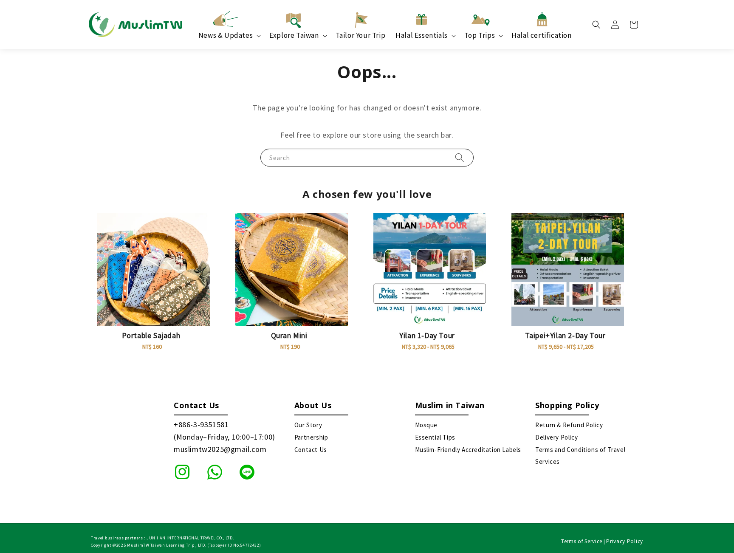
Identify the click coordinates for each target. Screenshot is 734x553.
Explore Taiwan (294, 35)
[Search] (459, 157)
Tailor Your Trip (361, 35)
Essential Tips (435, 437)
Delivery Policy (556, 437)
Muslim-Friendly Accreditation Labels (468, 450)
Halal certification (541, 35)
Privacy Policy (624, 541)
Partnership (311, 437)
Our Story (308, 425)
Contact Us (310, 450)
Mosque (426, 425)
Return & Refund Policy (569, 425)
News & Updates (225, 35)
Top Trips (479, 35)
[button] (596, 24)
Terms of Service (581, 541)
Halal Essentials (421, 35)
